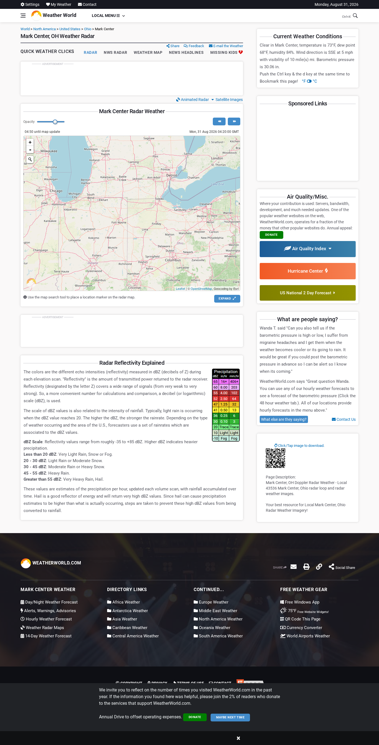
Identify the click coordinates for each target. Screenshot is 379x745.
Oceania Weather (214, 627)
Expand (225, 298)
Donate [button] (271, 235)
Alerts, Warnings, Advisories (49, 610)
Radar (90, 52)
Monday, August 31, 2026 (336, 4)
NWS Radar (115, 52)
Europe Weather (213, 602)
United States (69, 29)
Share (175, 46)
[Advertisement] (132, 78)
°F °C (309, 81)
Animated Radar (194, 99)
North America (44, 29)
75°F (308, 610)
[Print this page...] (306, 566)
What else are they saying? (284, 419)
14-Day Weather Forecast (48, 635)
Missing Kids (224, 52)
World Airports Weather (307, 635)
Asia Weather (124, 619)
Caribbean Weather (129, 627)
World (25, 29)
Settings (31, 4)
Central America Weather (135, 635)
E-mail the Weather (228, 46)
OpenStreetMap (201, 288)
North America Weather (220, 619)
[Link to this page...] (319, 566)
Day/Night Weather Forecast (51, 602)
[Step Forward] (234, 121)
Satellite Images (228, 99)
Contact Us (346, 419)
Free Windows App (301, 602)
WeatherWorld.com (56, 563)
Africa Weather (125, 602)
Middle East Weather (217, 610)
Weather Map (148, 52)
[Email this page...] (293, 566)
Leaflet (180, 288)
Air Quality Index (310, 248)
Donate (195, 717)
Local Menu (104, 15)
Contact (89, 4)
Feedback (196, 46)
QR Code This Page (302, 619)
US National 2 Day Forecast (306, 292)
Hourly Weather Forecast (48, 619)
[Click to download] (275, 457)
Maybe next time (230, 717)
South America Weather (220, 635)
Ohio (87, 29)
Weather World (59, 15)
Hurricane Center (306, 271)
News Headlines (186, 52)
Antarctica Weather (129, 610)
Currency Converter (303, 627)
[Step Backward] (219, 121)
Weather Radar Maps (44, 627)
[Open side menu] (23, 15)
